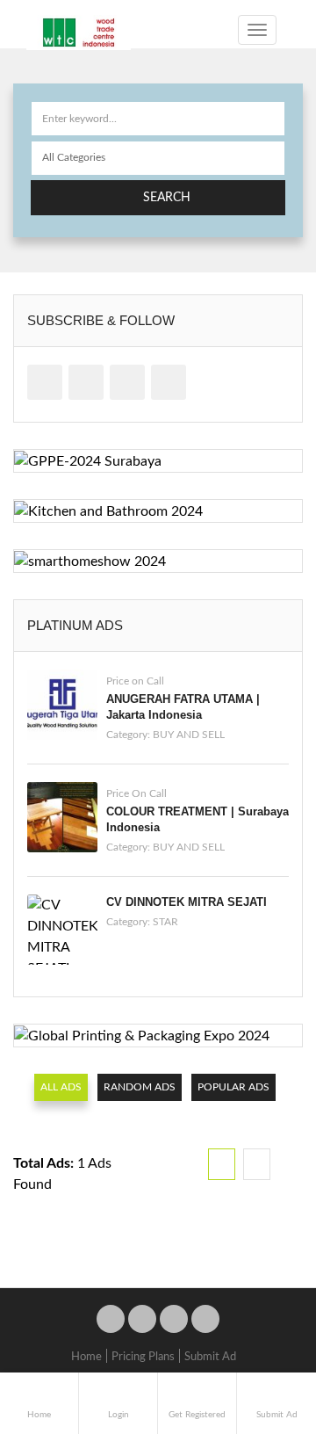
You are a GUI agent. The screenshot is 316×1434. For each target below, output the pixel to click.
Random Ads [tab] (140, 1087)
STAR (165, 921)
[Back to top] (259, 1324)
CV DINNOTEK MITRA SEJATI (186, 902)
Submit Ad (210, 1357)
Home (86, 1357)
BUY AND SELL (189, 734)
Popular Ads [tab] (233, 1087)
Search (166, 198)
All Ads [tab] (61, 1087)
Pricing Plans (143, 1357)
